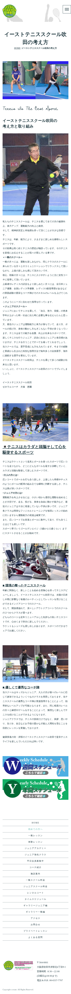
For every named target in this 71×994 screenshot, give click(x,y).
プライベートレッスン (35, 931)
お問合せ (35, 924)
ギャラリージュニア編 (35, 905)
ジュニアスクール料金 (35, 886)
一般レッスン (35, 835)
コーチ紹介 (35, 867)
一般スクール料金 (35, 880)
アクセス (35, 918)
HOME (17, 48)
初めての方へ (35, 829)
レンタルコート (35, 893)
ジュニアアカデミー (35, 848)
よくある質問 (35, 937)
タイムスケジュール (35, 899)
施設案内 (35, 873)
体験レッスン (35, 842)
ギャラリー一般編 (35, 912)
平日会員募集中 (35, 861)
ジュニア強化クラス (35, 854)
